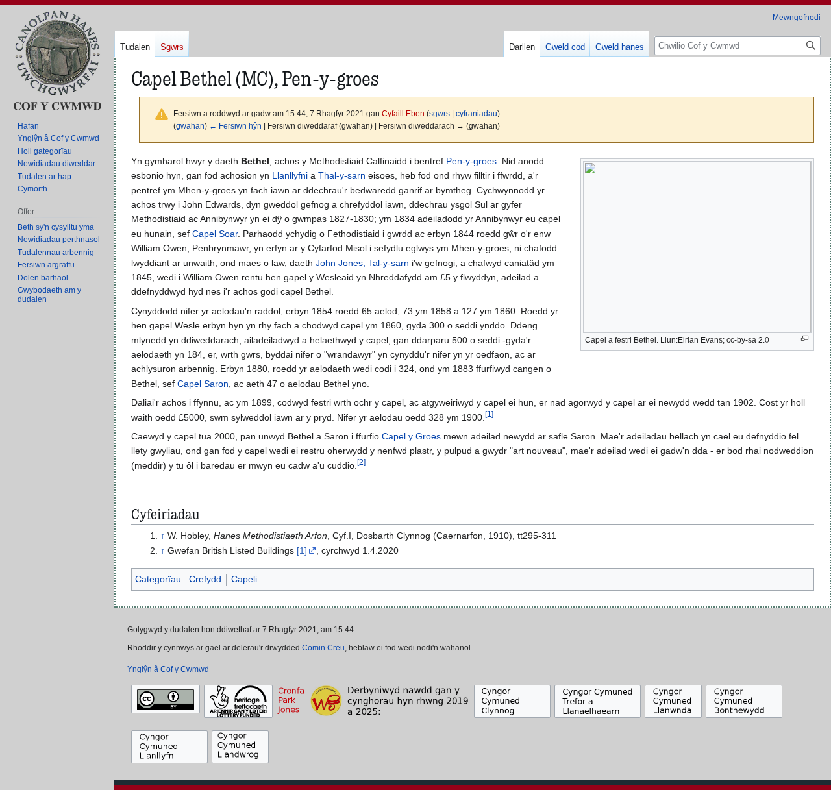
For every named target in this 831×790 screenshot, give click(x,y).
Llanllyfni (290, 175)
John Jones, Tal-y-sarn (362, 263)
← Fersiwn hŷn (235, 125)
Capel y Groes (411, 436)
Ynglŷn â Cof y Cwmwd (168, 669)
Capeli (244, 579)
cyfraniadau (476, 113)
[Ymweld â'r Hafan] (57, 60)
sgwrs (439, 113)
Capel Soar (215, 233)
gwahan (190, 125)
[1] (302, 550)
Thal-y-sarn (342, 175)
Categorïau (158, 579)
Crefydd (205, 579)
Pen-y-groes (471, 161)
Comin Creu (323, 647)
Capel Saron (203, 383)
